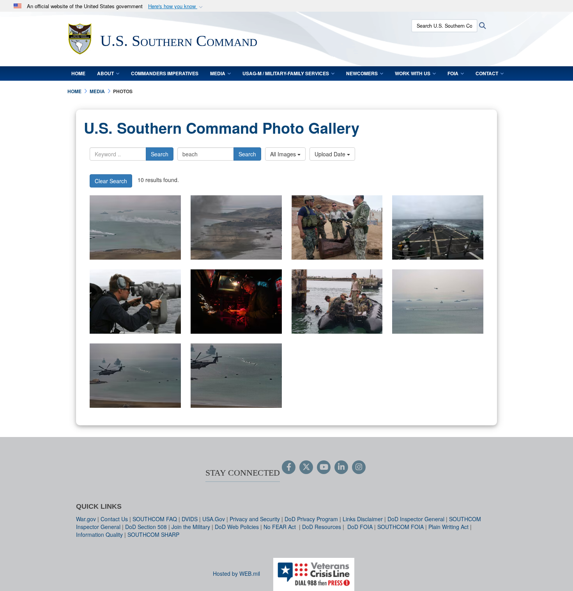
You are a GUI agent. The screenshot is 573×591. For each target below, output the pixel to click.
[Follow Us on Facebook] (288, 467)
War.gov (86, 519)
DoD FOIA (360, 527)
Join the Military (191, 527)
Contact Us (114, 519)
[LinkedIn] (341, 467)
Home (78, 73)
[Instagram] (359, 467)
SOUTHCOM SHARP (153, 534)
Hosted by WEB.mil (236, 573)
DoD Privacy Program (311, 519)
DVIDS (190, 519)
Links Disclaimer (363, 519)
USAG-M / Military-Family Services (285, 73)
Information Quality (99, 534)
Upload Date (331, 154)
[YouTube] (324, 467)
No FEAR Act (280, 527)
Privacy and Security (255, 519)
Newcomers (362, 73)
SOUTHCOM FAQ (155, 519)
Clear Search (111, 181)
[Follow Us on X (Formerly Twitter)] (306, 467)
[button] (176, 6)
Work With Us (412, 73)
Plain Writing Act (448, 527)
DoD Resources (321, 527)
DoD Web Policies (237, 527)
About (105, 73)
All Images (283, 154)
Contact (487, 73)
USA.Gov (213, 519)
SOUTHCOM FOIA (400, 527)
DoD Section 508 (146, 527)
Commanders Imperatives (164, 73)
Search (159, 154)
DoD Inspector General (415, 519)
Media (217, 73)
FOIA (452, 73)
